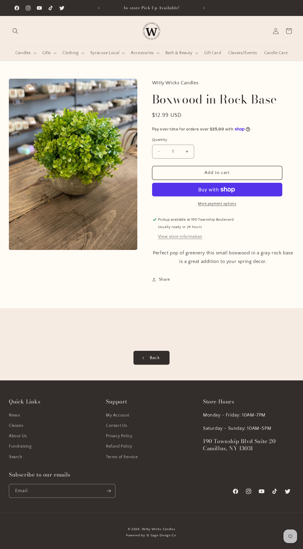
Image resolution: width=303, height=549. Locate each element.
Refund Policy (119, 446)
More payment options (217, 204)
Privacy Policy (119, 436)
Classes (16, 425)
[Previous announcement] (98, 8)
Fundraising (20, 446)
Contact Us (116, 425)
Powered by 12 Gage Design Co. (151, 535)
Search (15, 457)
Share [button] (164, 279)
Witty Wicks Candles (158, 529)
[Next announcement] (204, 8)
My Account (117, 415)
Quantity (159, 140)
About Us (18, 436)
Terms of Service (122, 457)
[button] (15, 31)
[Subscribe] (108, 491)
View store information (180, 236)
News (14, 415)
